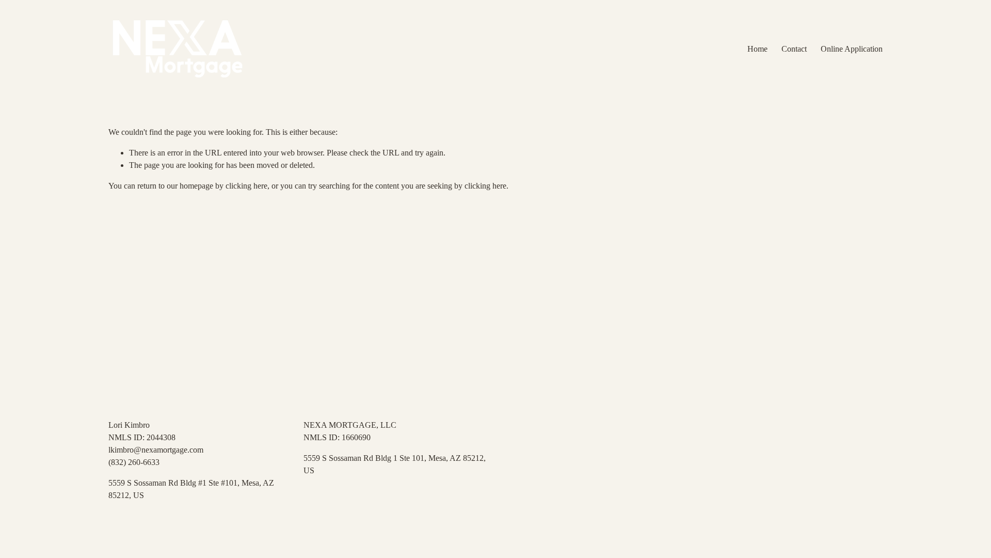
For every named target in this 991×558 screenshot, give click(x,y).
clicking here (246, 185)
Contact (794, 48)
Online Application (852, 48)
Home (757, 48)
